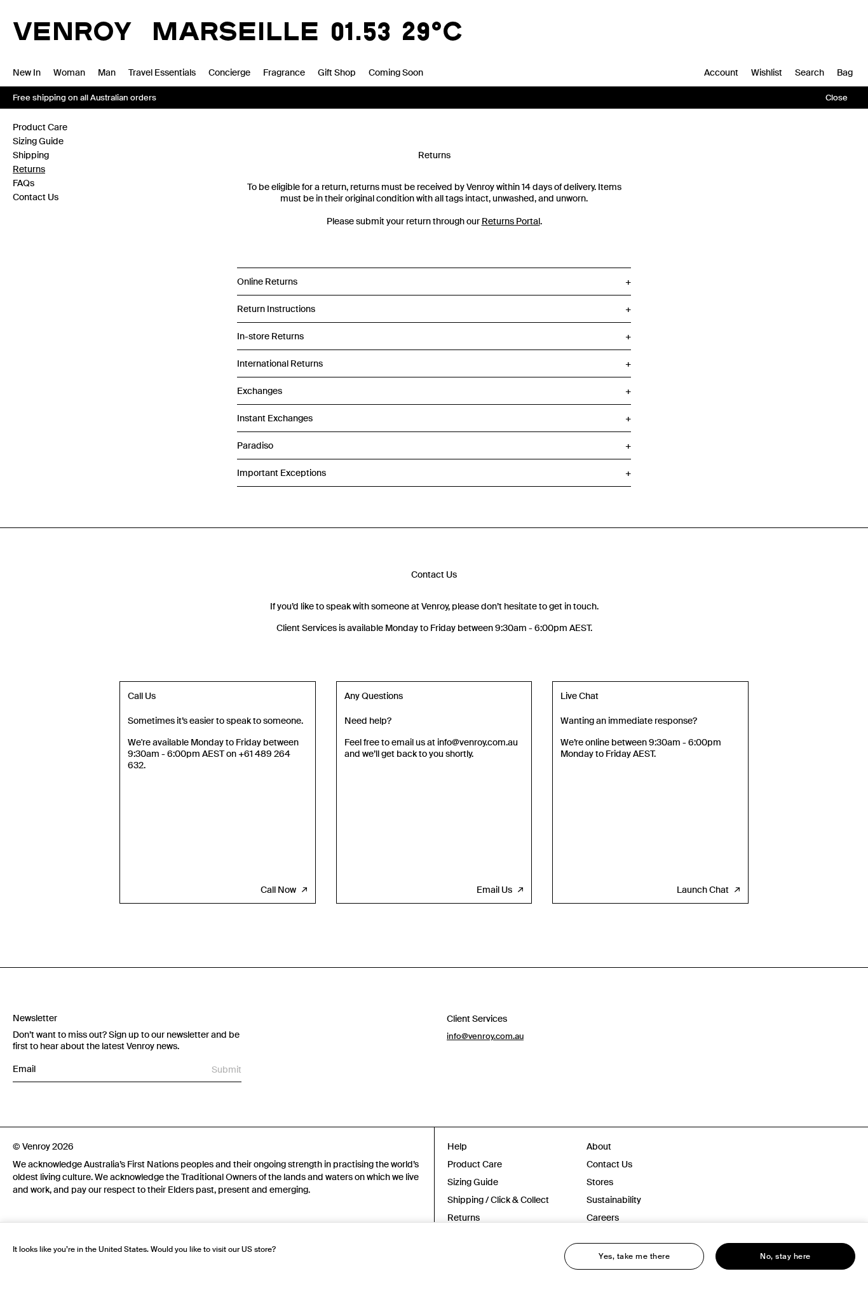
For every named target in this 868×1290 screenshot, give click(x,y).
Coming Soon (396, 72)
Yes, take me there (634, 1256)
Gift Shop (337, 72)
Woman (69, 72)
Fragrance (284, 72)
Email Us (494, 889)
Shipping (31, 155)
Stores (600, 1182)
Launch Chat (703, 889)
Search (809, 72)
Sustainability (614, 1199)
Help (457, 1146)
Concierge (229, 72)
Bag (845, 72)
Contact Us (35, 197)
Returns (29, 169)
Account (721, 72)
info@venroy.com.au (485, 1036)
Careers (603, 1217)
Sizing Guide (38, 141)
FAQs (23, 183)
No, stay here (785, 1256)
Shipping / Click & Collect (498, 1199)
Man (107, 72)
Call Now (278, 889)
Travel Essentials (162, 72)
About (599, 1146)
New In (27, 72)
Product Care (40, 127)
